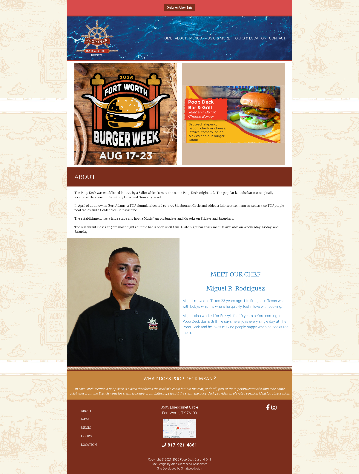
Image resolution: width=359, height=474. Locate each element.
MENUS (86, 419)
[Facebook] (268, 407)
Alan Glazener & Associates (189, 464)
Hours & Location (249, 38)
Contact (277, 38)
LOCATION (89, 445)
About (181, 38)
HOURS (86, 436)
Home (167, 38)
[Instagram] (274, 407)
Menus (195, 38)
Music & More (217, 38)
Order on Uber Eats (179, 7)
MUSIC (86, 427)
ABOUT (86, 411)
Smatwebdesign (191, 468)
